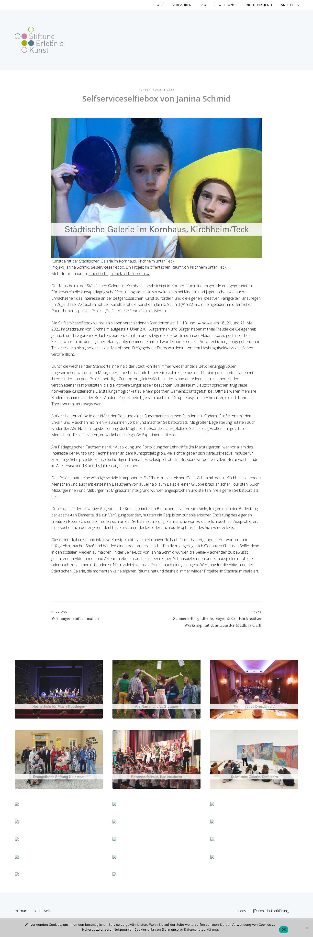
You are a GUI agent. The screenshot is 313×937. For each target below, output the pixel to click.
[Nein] (306, 927)
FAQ (203, 5)
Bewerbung (225, 5)
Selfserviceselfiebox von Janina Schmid (156, 98)
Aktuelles (290, 5)
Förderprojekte (258, 5)
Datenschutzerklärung (271, 910)
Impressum (244, 910)
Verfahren (182, 5)
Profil (159, 5)
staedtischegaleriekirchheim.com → (119, 273)
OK (283, 929)
